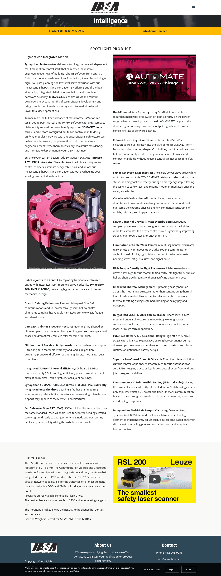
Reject (172, 569)
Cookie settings (151, 569)
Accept (189, 569)
